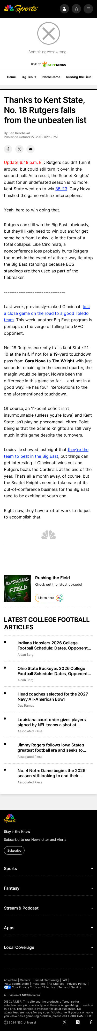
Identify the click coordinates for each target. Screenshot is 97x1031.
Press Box (39, 984)
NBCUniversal (31, 995)
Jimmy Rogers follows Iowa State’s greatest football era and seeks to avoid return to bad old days (51, 747)
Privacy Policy (76, 984)
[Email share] (30, 149)
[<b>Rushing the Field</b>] (17, 588)
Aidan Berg (25, 654)
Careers (25, 980)
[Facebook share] (8, 149)
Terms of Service (69, 987)
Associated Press (30, 731)
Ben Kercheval (19, 133)
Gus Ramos (26, 705)
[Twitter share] (19, 149)
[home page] (21, 9)
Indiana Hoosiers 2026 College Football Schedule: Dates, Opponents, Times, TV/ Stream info (54, 645)
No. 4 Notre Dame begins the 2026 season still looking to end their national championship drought (51, 773)
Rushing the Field (79, 77)
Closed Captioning (46, 980)
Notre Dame (51, 77)
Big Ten (27, 77)
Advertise (10, 980)
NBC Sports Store (17, 984)
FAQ (64, 980)
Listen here (46, 598)
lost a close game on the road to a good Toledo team (47, 313)
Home (11, 77)
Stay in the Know (17, 831)
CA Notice (48, 987)
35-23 (61, 188)
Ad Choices (56, 984)
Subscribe (14, 850)
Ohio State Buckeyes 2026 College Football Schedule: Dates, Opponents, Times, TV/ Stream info (54, 671)
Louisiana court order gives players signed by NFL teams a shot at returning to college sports (52, 722)
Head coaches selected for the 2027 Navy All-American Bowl (53, 696)
